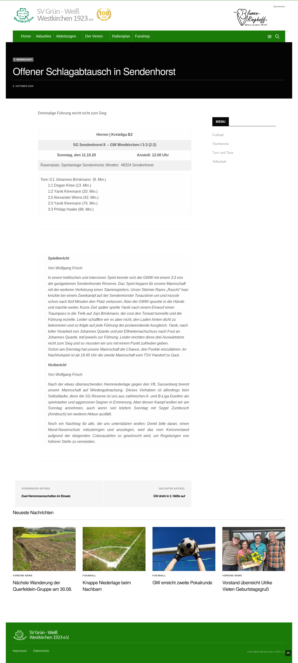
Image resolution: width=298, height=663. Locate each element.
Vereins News (22, 575)
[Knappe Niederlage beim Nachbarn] (114, 549)
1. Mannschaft (23, 59)
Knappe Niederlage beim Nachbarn (107, 585)
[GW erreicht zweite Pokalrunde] (183, 549)
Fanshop (142, 36)
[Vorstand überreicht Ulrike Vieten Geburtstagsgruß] (253, 549)
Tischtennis (220, 144)
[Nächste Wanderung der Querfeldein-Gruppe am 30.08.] (44, 549)
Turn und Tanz (223, 152)
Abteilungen (66, 36)
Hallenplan (121, 36)
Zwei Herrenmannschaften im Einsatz (45, 496)
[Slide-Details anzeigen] (250, 17)
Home (26, 36)
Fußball (218, 135)
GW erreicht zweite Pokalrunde (182, 582)
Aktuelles (43, 36)
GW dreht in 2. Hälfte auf (169, 496)
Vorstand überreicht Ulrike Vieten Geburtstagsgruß (247, 585)
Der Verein (94, 36)
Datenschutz (41, 651)
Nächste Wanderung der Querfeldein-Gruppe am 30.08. (42, 585)
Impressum (20, 651)
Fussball (89, 575)
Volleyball (219, 161)
